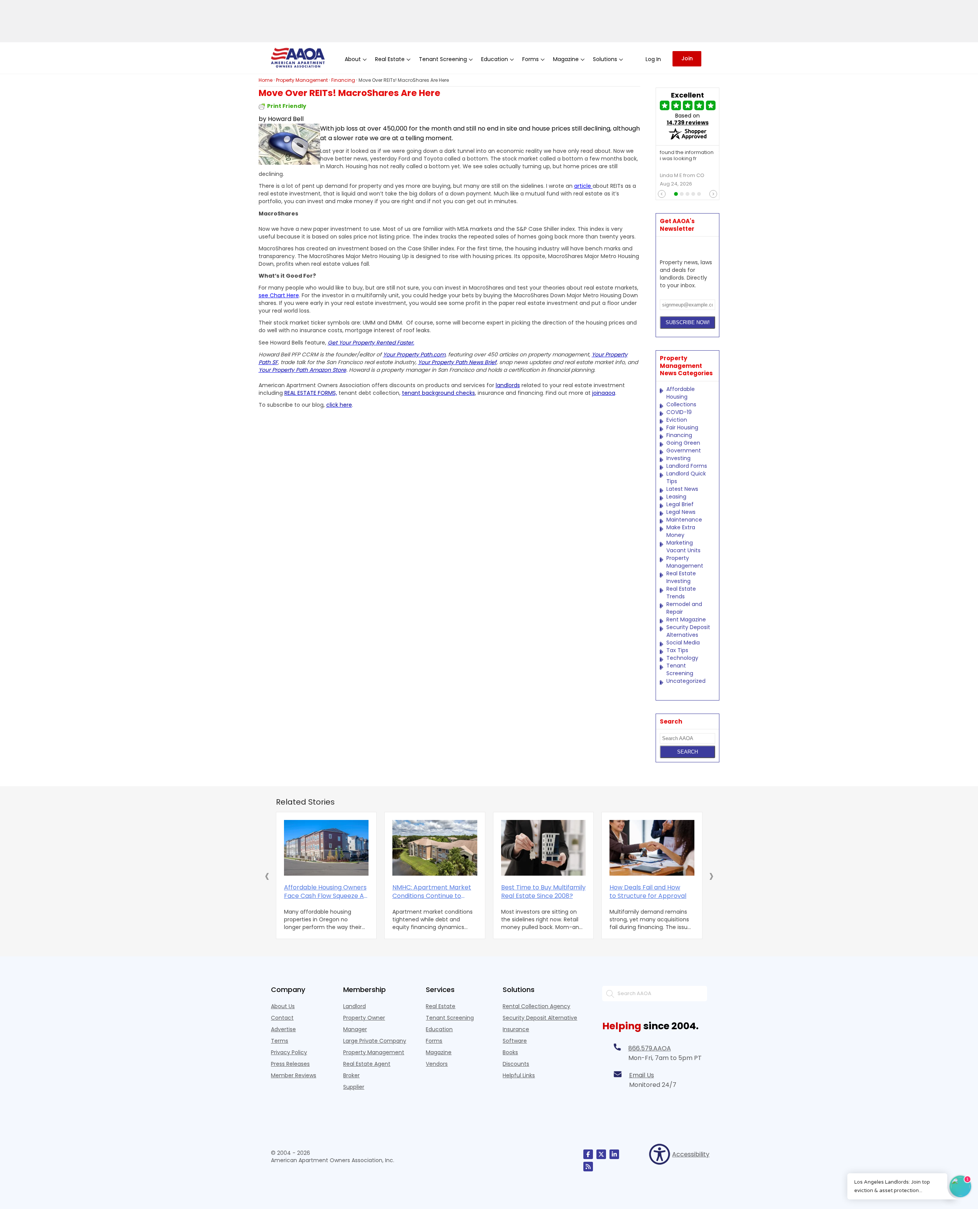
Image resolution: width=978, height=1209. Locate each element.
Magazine (439, 1052)
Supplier (353, 1087)
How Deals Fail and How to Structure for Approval (647, 891)
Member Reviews (293, 1075)
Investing (678, 458)
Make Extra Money (680, 531)
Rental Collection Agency (536, 1006)
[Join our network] (614, 1154)
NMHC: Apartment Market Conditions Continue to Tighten (431, 891)
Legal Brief (680, 504)
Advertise (283, 1029)
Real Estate (440, 1006)
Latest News (682, 489)
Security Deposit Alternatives (688, 631)
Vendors (437, 1064)
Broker (351, 1075)
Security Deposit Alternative (540, 1018)
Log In (653, 59)
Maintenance (684, 519)
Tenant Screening (679, 669)
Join (687, 58)
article (583, 186)
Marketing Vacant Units (683, 546)
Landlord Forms (686, 466)
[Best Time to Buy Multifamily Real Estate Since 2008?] (543, 848)
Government (683, 450)
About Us (283, 1006)
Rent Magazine (686, 619)
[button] (267, 875)
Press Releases (290, 1064)
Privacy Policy (289, 1052)
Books (510, 1052)
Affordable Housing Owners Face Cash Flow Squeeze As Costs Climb (325, 891)
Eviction (676, 420)
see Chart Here (279, 295)
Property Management (684, 562)
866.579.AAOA (649, 1048)
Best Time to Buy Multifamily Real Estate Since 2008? (543, 891)
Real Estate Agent (366, 1064)
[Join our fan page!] (588, 1154)
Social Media (683, 642)
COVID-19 (679, 412)
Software (515, 1041)
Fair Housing (682, 427)
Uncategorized (686, 681)
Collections (681, 404)
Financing (679, 435)
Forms (434, 1041)
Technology (682, 658)
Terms (279, 1041)
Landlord (354, 1006)
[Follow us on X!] (601, 1154)
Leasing (676, 496)
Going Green (683, 443)
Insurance (516, 1029)
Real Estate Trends (681, 592)
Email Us (641, 1075)
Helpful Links (519, 1075)
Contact (282, 1018)
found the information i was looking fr (687, 155)
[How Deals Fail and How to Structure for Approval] (651, 848)
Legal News (681, 512)
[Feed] (588, 1166)
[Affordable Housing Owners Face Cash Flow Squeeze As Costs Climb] (326, 848)
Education (439, 1029)
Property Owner (364, 1018)
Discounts (516, 1064)
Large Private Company (374, 1041)
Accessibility (689, 1154)
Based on (688, 119)
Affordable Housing (680, 393)
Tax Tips (677, 650)
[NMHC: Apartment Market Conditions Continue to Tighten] (434, 848)
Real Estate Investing (681, 577)
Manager (355, 1029)
